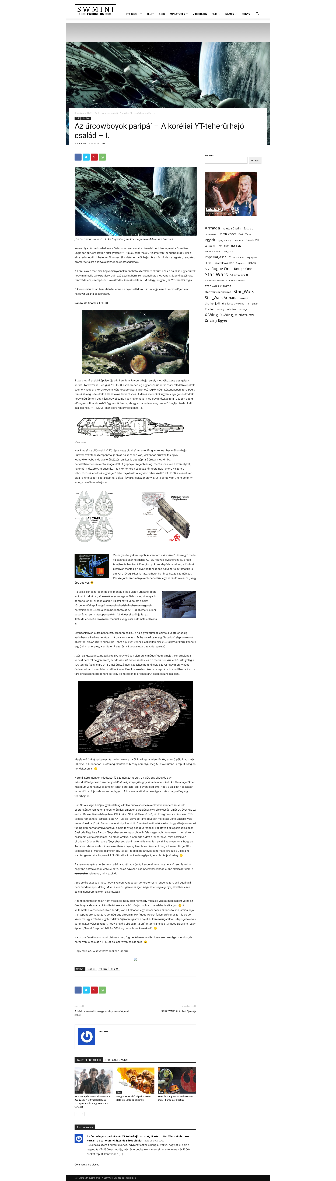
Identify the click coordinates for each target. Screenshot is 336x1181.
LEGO (208, 263)
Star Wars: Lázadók (214, 280)
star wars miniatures (218, 292)
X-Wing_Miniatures (237, 315)
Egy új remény (224, 240)
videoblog (232, 309)
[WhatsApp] (102, 157)
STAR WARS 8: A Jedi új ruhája (178, 1011)
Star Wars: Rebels (235, 280)
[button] (257, 14)
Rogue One (221, 268)
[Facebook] (78, 157)
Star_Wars (244, 291)
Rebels (252, 263)
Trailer (209, 309)
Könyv (246, 14)
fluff (226, 245)
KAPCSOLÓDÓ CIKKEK (89, 1060)
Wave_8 (243, 309)
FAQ (220, 245)
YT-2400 (114, 968)
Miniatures (177, 14)
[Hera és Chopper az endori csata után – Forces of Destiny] (177, 1080)
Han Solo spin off (213, 251)
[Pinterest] (94, 157)
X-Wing (211, 315)
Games (229, 14)
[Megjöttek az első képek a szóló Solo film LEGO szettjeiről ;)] (135, 1080)
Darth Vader (227, 234)
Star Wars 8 (239, 275)
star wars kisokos (218, 286)
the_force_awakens (233, 303)
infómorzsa (238, 257)
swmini (244, 298)
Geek (162, 14)
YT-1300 (103, 968)
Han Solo (91, 968)
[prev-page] (77, 1114)
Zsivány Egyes (216, 320)
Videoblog (200, 14)
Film (214, 14)
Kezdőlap (79, 113)
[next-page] (82, 1114)
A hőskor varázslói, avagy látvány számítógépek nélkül (102, 1013)
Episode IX (238, 240)
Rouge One (243, 269)
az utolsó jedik (231, 228)
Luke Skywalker (224, 263)
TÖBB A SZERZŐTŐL (116, 1060)
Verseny (220, 309)
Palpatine (241, 263)
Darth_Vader (245, 234)
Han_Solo (228, 251)
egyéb (210, 240)
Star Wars (86, 118)
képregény (252, 257)
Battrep (248, 228)
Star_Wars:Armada (221, 297)
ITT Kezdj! (132, 14)
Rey (207, 269)
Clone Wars (210, 234)
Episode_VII (210, 245)
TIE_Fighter (252, 303)
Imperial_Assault (218, 257)
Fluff (150, 14)
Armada (212, 228)
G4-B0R (82, 143)
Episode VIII (252, 240)
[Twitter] (86, 157)
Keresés (209, 155)
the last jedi (212, 303)
